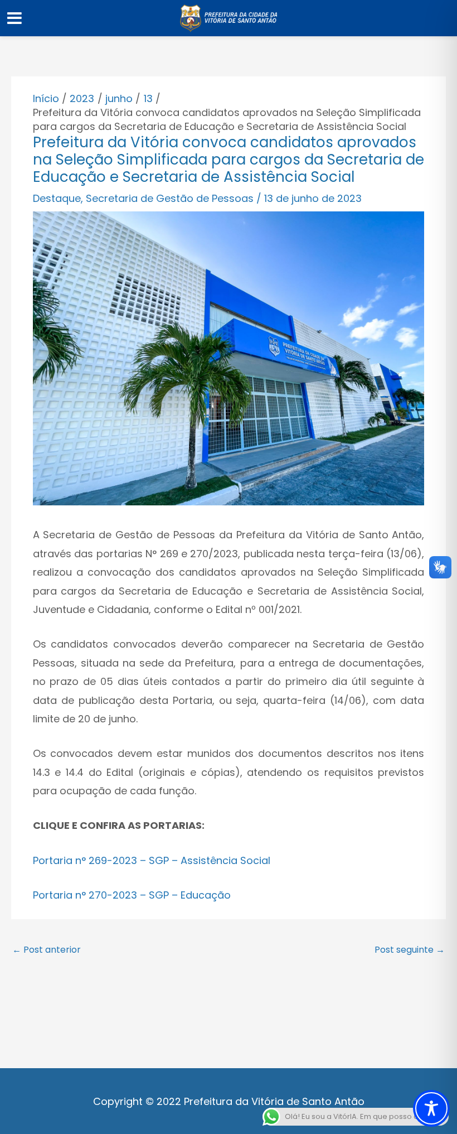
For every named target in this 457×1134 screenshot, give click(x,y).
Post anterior (46, 949)
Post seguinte (410, 949)
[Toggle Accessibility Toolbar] (431, 1108)
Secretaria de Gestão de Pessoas (170, 198)
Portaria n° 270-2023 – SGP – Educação (132, 895)
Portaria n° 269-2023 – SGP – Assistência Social (151, 860)
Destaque (57, 198)
